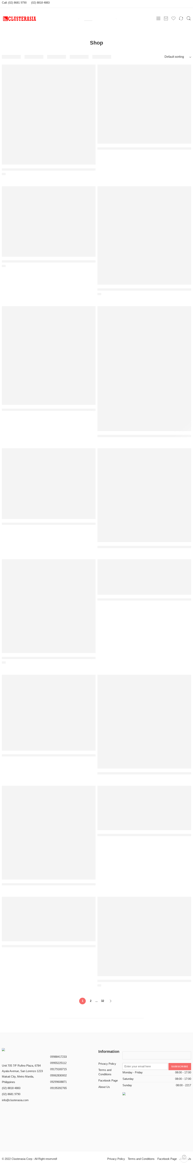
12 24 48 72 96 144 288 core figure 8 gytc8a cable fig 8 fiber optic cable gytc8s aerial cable (144, 289)
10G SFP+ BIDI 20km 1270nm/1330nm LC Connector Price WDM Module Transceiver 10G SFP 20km (49, 261)
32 (102, 1000)
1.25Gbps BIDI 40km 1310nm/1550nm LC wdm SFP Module (44, 169)
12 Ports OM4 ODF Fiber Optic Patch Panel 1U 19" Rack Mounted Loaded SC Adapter (144, 835)
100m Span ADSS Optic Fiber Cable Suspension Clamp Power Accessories (144, 148)
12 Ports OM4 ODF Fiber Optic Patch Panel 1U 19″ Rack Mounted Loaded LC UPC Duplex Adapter (49, 946)
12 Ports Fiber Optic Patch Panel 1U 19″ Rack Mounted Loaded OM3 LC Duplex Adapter (144, 599)
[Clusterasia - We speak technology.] (31, 18)
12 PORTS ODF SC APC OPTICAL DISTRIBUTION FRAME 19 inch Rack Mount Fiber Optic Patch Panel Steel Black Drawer (49, 884)
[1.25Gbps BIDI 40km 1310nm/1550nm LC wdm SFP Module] (49, 115)
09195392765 (58, 1088)
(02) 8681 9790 (11, 1094)
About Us (104, 1086)
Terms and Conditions (104, 1072)
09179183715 (58, 1069)
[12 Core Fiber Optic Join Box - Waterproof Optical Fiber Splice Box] (49, 355)
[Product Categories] (158, 18)
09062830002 (58, 1075)
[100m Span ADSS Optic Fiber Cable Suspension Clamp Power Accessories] (144, 104)
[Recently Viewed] (184, 1158)
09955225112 (58, 1063)
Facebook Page (108, 1080)
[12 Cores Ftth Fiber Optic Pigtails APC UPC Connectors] (49, 483)
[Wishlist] (90, 88)
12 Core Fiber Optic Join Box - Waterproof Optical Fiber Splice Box (49, 409)
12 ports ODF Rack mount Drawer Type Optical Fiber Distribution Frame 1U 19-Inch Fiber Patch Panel (144, 773)
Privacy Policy (107, 1063)
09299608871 (58, 1081)
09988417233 (58, 1056)
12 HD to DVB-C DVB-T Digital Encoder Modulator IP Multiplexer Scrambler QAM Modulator (144, 547)
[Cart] (166, 18)
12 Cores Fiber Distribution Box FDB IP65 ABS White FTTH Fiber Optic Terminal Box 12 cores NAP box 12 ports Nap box (144, 436)
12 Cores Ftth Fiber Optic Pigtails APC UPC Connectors (41, 524)
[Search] (188, 18)
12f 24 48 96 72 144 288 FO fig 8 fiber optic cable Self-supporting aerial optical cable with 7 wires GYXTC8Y (144, 981)
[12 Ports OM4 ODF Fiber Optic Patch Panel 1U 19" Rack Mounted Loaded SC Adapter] (144, 808)
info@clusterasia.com (15, 1100)
